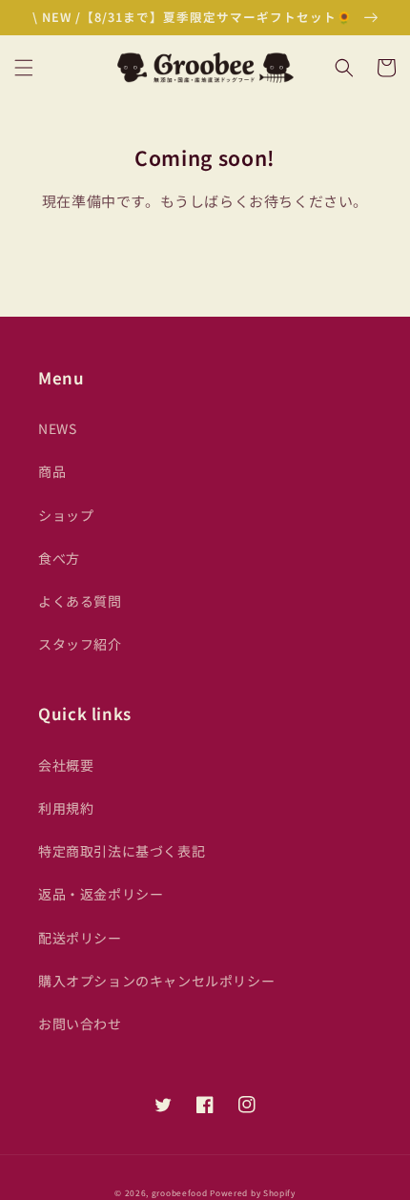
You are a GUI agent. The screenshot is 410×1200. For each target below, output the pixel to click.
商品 (52, 471)
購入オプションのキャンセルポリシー (156, 980)
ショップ (65, 515)
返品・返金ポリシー (100, 893)
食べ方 (59, 558)
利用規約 (65, 807)
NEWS (57, 428)
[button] (24, 68)
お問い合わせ (80, 1023)
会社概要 (65, 765)
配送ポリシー (80, 937)
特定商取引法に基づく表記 (121, 850)
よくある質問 (80, 600)
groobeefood (180, 1192)
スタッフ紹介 (80, 643)
